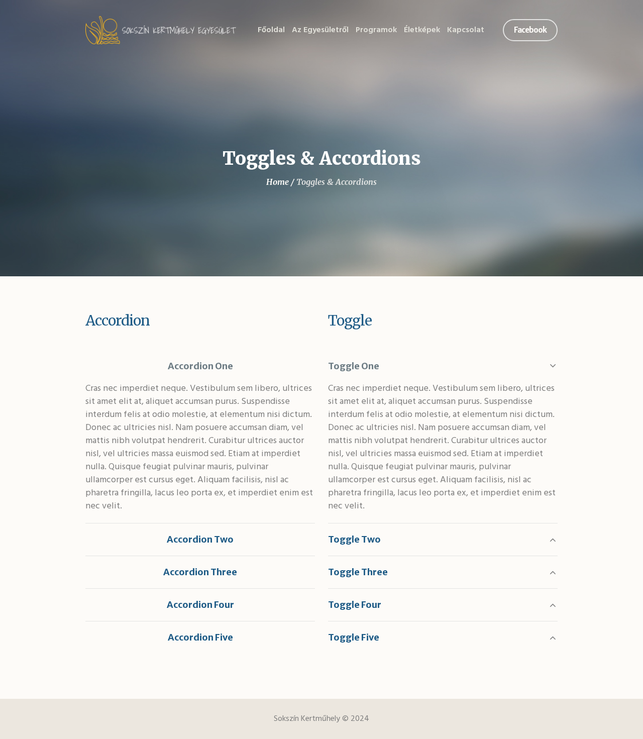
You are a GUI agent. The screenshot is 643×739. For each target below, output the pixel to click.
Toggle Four (354, 604)
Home (277, 182)
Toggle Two (354, 539)
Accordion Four (200, 604)
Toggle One (353, 366)
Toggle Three (358, 572)
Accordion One (200, 366)
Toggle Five (353, 637)
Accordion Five (200, 637)
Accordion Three (200, 572)
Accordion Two (200, 539)
